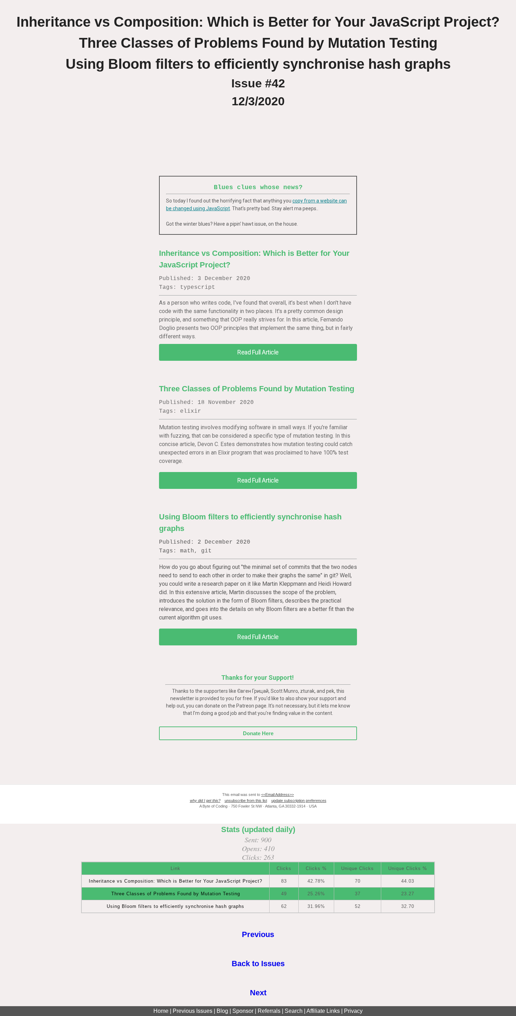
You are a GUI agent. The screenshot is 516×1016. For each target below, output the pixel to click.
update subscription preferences (298, 800)
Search (294, 1011)
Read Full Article (258, 352)
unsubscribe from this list (246, 800)
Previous (258, 934)
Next (258, 992)
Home (160, 1011)
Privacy (353, 1011)
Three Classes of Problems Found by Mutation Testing (175, 893)
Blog (222, 1011)
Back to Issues (258, 963)
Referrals (269, 1011)
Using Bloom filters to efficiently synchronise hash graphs (175, 906)
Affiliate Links (323, 1011)
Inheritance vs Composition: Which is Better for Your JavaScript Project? (175, 881)
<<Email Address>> (277, 794)
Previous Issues (192, 1011)
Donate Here (258, 733)
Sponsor (242, 1011)
